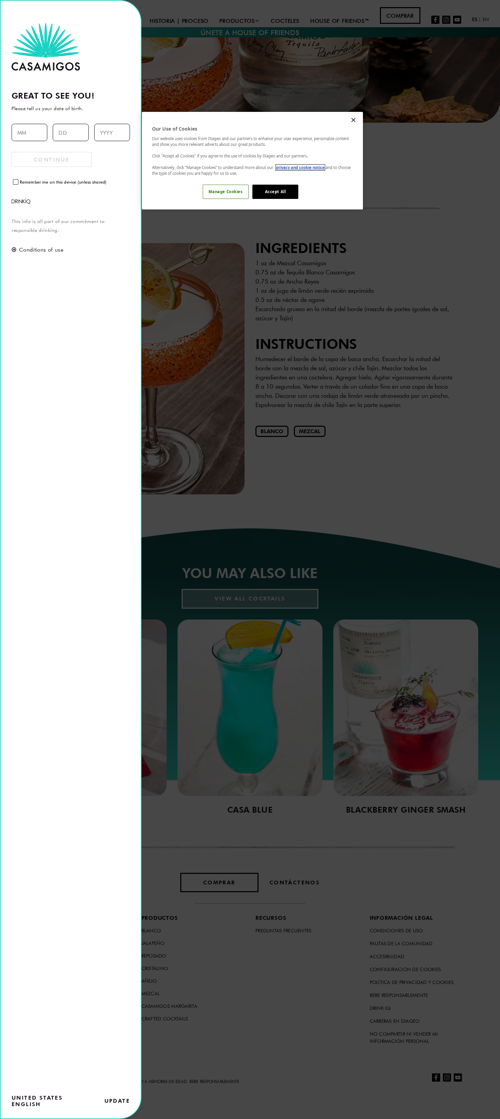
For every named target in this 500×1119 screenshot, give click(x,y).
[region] (252, 160)
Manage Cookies (226, 191)
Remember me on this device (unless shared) (63, 182)
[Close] (353, 120)
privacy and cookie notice (300, 167)
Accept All (275, 191)
